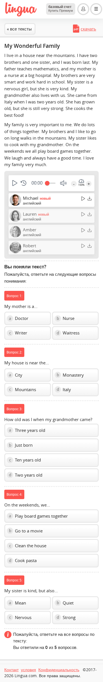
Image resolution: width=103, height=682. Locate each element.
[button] (14, 183)
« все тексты (19, 29)
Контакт (11, 669)
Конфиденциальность (58, 669)
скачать (88, 29)
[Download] (89, 198)
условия (28, 669)
